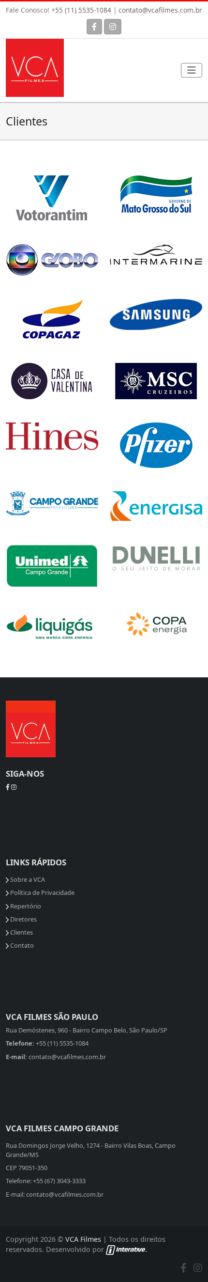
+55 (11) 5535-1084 (81, 10)
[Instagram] (112, 26)
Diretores (23, 919)
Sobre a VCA (27, 879)
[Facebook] (94, 26)
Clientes (21, 932)
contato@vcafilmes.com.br (160, 10)
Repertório (25, 906)
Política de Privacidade (41, 892)
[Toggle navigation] (191, 70)
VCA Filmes (83, 1239)
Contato (21, 945)
